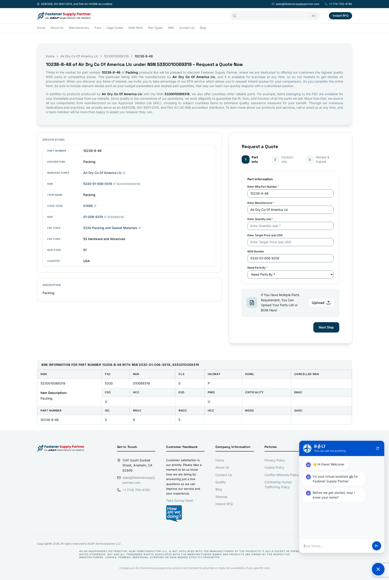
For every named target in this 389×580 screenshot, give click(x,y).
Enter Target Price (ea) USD (265, 235)
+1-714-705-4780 (340, 4)
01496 (88, 206)
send (377, 546)
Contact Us (186, 27)
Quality (220, 482)
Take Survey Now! (179, 500)
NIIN (171, 27)
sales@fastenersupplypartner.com (297, 4)
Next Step (326, 327)
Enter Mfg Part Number (263, 186)
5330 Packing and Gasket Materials (110, 228)
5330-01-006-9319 (97, 184)
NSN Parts (136, 27)
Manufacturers (79, 27)
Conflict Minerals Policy (282, 475)
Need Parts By (257, 267)
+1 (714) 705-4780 (136, 490)
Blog (203, 27)
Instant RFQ (340, 15)
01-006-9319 (93, 217)
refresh (377, 448)
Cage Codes (114, 27)
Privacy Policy (275, 460)
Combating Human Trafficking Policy (278, 484)
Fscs (98, 27)
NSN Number (255, 251)
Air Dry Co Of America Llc (79, 56)
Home (41, 27)
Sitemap (221, 497)
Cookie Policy (274, 467)
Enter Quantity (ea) (260, 219)
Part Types (155, 27)
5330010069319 (116, 56)
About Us (56, 27)
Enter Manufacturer (260, 203)
